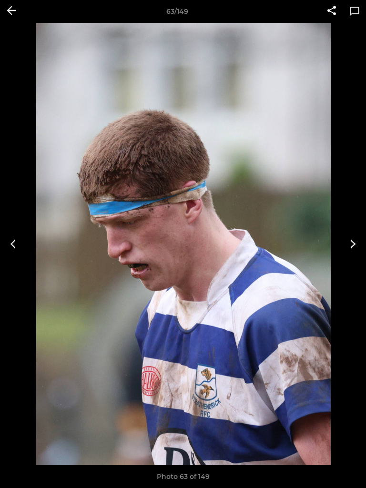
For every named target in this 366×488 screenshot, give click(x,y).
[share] (331, 11)
